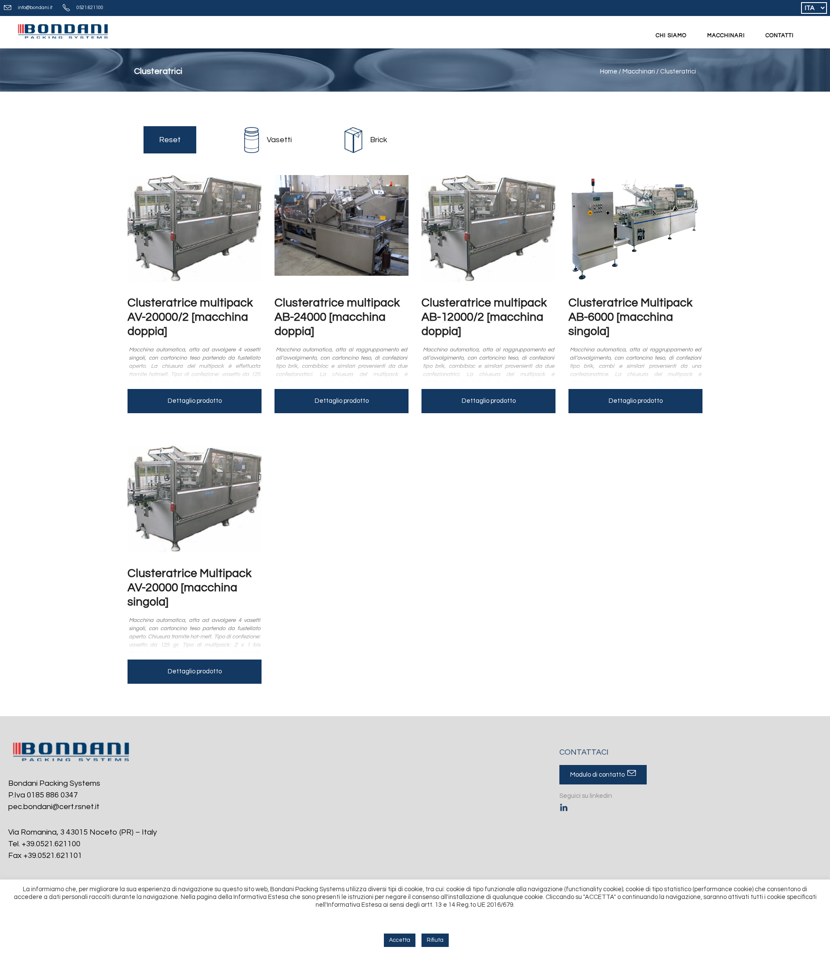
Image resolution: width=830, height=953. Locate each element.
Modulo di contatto (598, 774)
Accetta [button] (399, 940)
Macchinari (638, 71)
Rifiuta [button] (435, 940)
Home (608, 71)
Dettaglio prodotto (195, 401)
